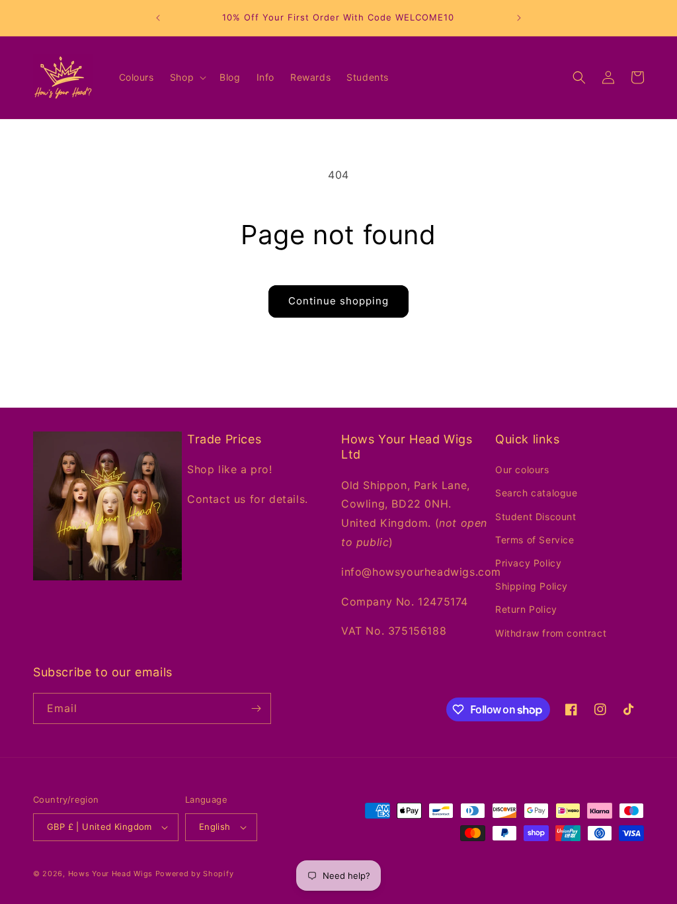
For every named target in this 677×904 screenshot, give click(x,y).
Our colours (522, 469)
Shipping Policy (531, 586)
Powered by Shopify (194, 873)
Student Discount (536, 516)
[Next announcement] (519, 17)
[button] (187, 77)
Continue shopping (338, 300)
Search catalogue (536, 492)
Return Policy (526, 609)
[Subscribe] (255, 708)
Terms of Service (535, 539)
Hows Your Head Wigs (110, 873)
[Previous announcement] (158, 17)
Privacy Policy (528, 562)
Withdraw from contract (550, 633)
